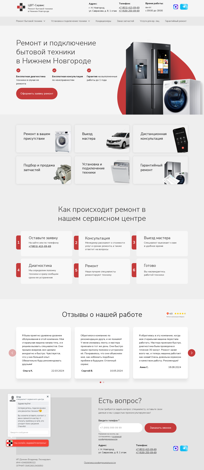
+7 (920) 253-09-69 (129, 10)
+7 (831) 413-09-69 (129, 7)
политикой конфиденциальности (109, 437)
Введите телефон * (108, 420)
